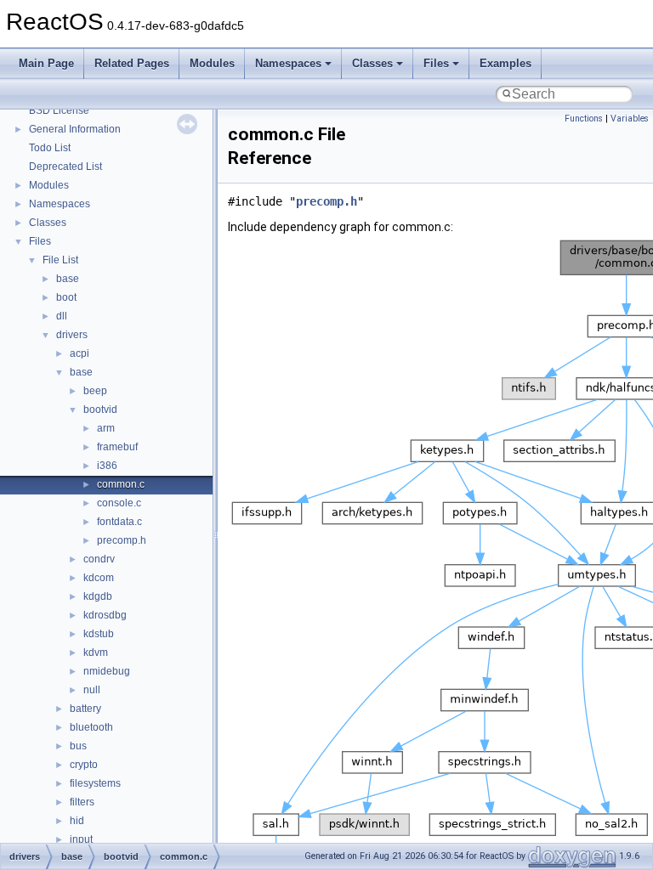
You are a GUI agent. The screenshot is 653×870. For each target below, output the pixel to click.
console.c (119, 503)
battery (85, 709)
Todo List (50, 148)
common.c (121, 484)
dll (61, 316)
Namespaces (288, 63)
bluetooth (91, 727)
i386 (107, 466)
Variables (629, 118)
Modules (212, 63)
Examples (505, 63)
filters (82, 802)
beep (95, 391)
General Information (75, 129)
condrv (99, 559)
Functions (584, 118)
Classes (372, 63)
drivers (72, 335)
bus (78, 746)
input (81, 839)
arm (106, 428)
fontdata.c (119, 522)
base (67, 279)
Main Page (46, 63)
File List (60, 260)
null (91, 690)
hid (77, 821)
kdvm (95, 652)
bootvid (100, 409)
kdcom (98, 578)
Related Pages (131, 63)
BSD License (59, 110)
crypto (84, 765)
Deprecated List (65, 166)
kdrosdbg (105, 615)
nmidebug (106, 671)
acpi (79, 353)
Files (436, 63)
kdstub (98, 634)
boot (66, 297)
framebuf (117, 447)
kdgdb (97, 596)
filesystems (95, 783)
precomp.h (121, 540)
